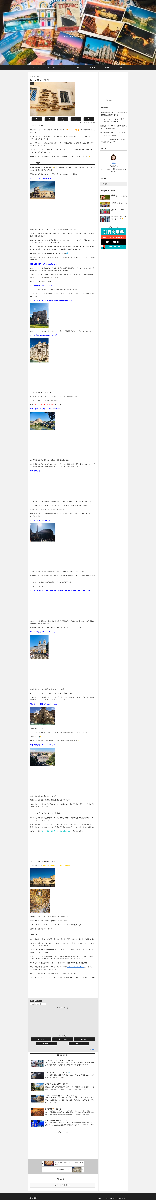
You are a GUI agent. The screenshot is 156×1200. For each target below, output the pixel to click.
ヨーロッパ (38, 1000)
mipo (114, 163)
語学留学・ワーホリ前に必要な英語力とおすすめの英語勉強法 (113, 127)
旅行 (33, 1000)
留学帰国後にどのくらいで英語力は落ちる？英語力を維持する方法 (113, 113)
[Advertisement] (62, 1020)
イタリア (38, 1004)
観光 (33, 1004)
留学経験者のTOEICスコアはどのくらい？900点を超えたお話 (112, 134)
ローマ (43, 1004)
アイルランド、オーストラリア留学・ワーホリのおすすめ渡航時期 (113, 120)
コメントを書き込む (62, 1185)
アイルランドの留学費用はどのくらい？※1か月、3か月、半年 (113, 140)
